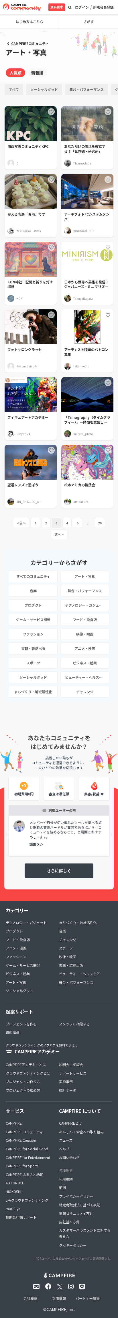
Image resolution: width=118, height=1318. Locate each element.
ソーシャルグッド (44, 89)
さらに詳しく (59, 871)
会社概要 (30, 1298)
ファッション (33, 633)
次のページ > (59, 534)
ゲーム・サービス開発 (33, 619)
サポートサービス (72, 1073)
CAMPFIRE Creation (21, 1140)
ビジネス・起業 (85, 662)
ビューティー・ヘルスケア (85, 677)
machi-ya (13, 1208)
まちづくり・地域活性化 (33, 691)
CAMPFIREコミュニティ (30, 43)
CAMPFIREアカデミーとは (26, 1064)
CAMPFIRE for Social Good (27, 1148)
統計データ (67, 1090)
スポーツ (33, 662)
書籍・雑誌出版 (33, 648)
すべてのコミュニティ (33, 576)
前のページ (21, 523)
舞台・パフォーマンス (86, 89)
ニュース (65, 1140)
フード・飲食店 (85, 619)
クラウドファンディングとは (28, 1073)
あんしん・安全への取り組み (81, 1131)
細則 (62, 1187)
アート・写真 (84, 576)
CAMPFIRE (14, 1123)
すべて (14, 89)
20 (99, 523)
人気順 (15, 73)
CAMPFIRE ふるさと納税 (24, 1174)
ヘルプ (64, 1148)
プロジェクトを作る (21, 1023)
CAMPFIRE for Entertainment (28, 1157)
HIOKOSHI (13, 1191)
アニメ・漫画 (84, 648)
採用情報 (59, 1298)
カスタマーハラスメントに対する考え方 (85, 1233)
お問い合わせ (69, 1157)
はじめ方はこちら (29, 21)
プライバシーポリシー (76, 1196)
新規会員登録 (103, 7)
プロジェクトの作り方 (23, 1081)
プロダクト (33, 605)
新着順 (37, 73)
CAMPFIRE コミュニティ (24, 1131)
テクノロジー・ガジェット (85, 605)
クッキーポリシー (72, 1245)
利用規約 (66, 1179)
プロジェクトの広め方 (23, 1090)
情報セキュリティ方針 (76, 1213)
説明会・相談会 (71, 1064)
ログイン (82, 7)
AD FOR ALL (15, 1182)
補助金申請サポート (21, 1217)
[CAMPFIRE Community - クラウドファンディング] (22, 7)
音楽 (33, 590)
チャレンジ (84, 691)
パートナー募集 (88, 1298)
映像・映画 (84, 633)
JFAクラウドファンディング (27, 1200)
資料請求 (56, 7)
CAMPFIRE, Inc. (61, 1309)
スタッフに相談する (74, 1023)
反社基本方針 (69, 1221)
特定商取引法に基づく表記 (79, 1204)
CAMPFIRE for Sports (22, 1165)
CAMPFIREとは (70, 1123)
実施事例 (66, 1081)
